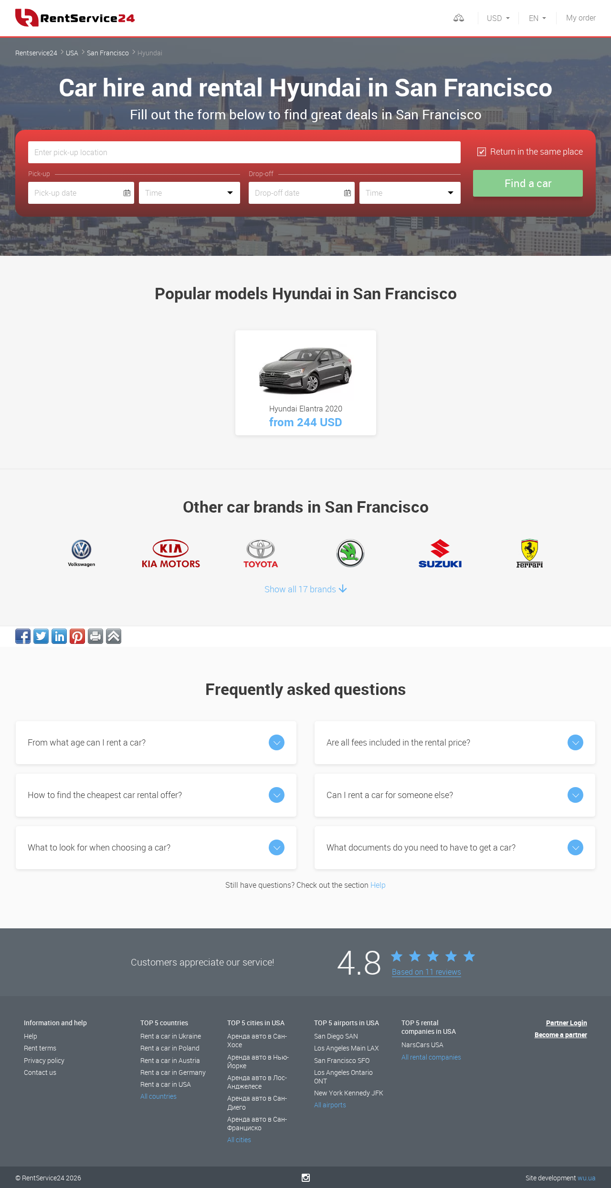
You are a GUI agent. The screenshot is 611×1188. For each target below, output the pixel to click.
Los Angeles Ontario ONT (343, 1076)
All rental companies (431, 1057)
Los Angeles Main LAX (346, 1047)
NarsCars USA (422, 1044)
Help (378, 885)
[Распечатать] (95, 636)
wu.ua (587, 1177)
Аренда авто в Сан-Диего (257, 1102)
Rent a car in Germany (173, 1072)
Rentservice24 (36, 52)
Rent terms (40, 1047)
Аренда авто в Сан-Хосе (257, 1040)
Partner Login (566, 1022)
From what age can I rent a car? (87, 742)
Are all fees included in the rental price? (398, 742)
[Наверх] (113, 636)
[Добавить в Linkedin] (59, 636)
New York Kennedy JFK (348, 1092)
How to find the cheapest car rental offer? (105, 794)
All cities (239, 1139)
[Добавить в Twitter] (41, 636)
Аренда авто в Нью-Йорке (258, 1061)
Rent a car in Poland (170, 1047)
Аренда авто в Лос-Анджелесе (257, 1082)
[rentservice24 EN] (75, 17)
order (581, 17)
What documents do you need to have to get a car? (421, 847)
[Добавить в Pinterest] (77, 636)
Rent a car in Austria (170, 1060)
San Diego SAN (336, 1036)
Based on (426, 972)
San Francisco (108, 52)
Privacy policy (44, 1060)
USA (72, 52)
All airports (330, 1104)
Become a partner (561, 1034)
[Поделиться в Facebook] (23, 636)
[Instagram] (305, 1177)
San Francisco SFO (341, 1060)
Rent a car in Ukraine (170, 1036)
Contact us (40, 1072)
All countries (158, 1096)
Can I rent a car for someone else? (390, 794)
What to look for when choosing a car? (99, 847)
